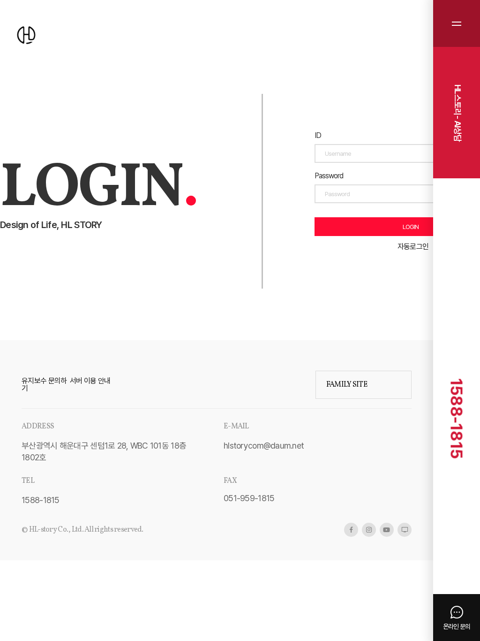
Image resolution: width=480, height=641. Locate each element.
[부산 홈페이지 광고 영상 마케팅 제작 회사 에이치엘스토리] (26, 36)
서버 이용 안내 (90, 380)
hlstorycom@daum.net (264, 445)
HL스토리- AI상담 (457, 113)
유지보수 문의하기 (44, 384)
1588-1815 (457, 418)
